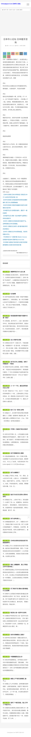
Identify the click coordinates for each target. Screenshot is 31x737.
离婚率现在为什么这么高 (17, 271)
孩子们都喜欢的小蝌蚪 (17, 453)
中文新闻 (6, 237)
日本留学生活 (7, 210)
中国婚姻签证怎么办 (16, 656)
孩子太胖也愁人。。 (16, 518)
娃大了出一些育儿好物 (17, 410)
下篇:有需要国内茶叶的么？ (22, 252)
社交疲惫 (13, 293)
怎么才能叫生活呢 (15, 339)
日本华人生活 (12, 9)
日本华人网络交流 (8, 221)
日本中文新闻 (7, 194)
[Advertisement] (15, 23)
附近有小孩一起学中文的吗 (18, 612)
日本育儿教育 (19, 9)
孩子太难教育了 (15, 472)
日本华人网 (5, 9)
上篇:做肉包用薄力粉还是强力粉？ (10, 250)
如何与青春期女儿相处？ (17, 634)
